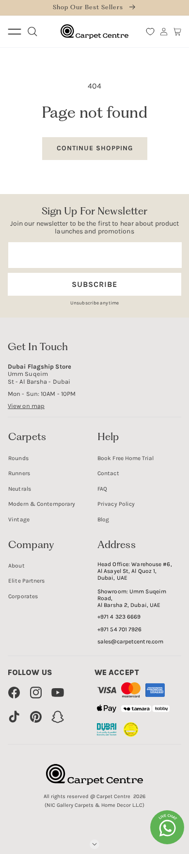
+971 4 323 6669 (119, 616)
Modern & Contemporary (41, 503)
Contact (108, 473)
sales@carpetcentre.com (130, 641)
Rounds (18, 458)
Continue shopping (95, 148)
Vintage (19, 519)
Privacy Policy (116, 503)
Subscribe (94, 284)
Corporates (23, 596)
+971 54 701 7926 (119, 629)
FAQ (102, 488)
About (16, 565)
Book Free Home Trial (125, 458)
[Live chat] (167, 827)
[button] (177, 32)
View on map (26, 405)
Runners (19, 473)
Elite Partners (26, 580)
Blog (103, 519)
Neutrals (19, 488)
